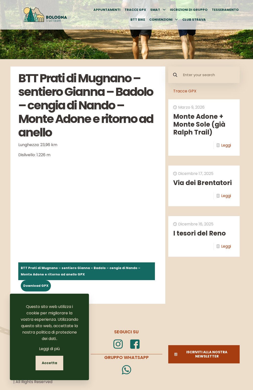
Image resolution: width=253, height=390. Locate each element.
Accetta (49, 362)
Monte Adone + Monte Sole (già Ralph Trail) (199, 124)
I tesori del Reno (199, 233)
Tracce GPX (184, 91)
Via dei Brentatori (202, 182)
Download (32, 286)
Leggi (226, 145)
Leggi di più (49, 349)
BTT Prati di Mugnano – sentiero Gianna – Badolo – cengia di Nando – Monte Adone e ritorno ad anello (80, 271)
